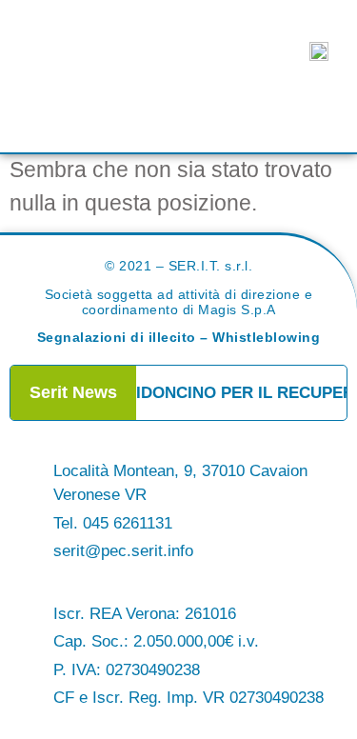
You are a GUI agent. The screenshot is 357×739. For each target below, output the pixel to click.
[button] (179, 108)
